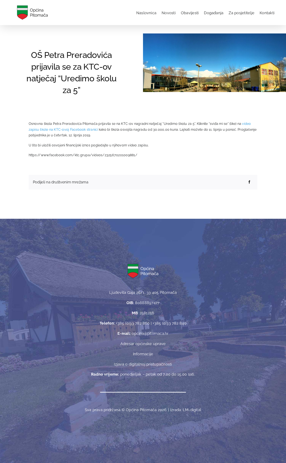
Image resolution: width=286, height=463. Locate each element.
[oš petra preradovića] (214, 35)
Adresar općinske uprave (143, 343)
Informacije (143, 354)
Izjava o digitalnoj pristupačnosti (143, 364)
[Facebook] (249, 182)
